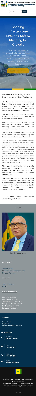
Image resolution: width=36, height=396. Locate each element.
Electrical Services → (18, 71)
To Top (18, 392)
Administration (7, 269)
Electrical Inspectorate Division (13, 271)
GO (24, 11)
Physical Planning (8, 273)
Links (4, 286)
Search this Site (8, 284)
